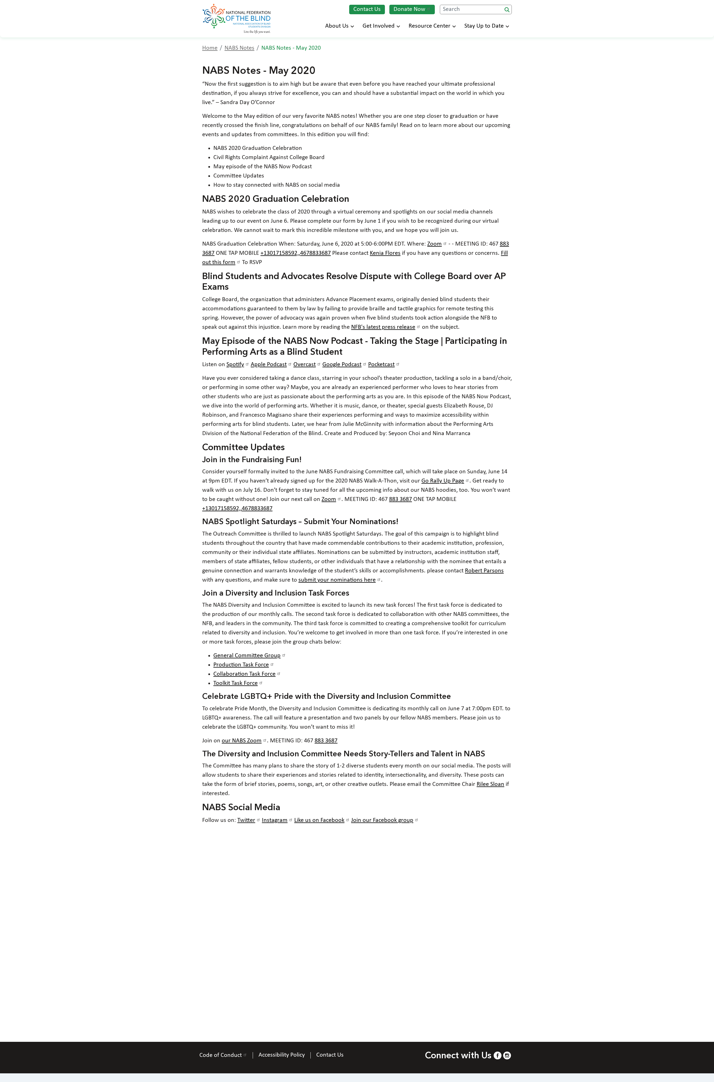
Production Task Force (241, 665)
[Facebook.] (497, 1055)
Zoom (434, 244)
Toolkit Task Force (235, 683)
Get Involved (379, 26)
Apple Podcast (269, 364)
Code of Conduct (220, 1055)
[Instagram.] (507, 1055)
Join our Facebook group (382, 820)
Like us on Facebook (319, 820)
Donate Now (409, 9)
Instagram (275, 820)
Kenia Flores (385, 253)
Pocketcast (381, 364)
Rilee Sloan (490, 784)
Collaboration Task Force (244, 674)
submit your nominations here (337, 580)
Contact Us (367, 9)
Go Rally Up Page (442, 481)
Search (507, 10)
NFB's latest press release (383, 327)
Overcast (304, 364)
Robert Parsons (484, 571)
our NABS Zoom (242, 741)
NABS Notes (239, 48)
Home (210, 48)
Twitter (246, 820)
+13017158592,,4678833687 (295, 253)
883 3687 (400, 499)
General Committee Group (247, 655)
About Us (337, 26)
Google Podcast (341, 364)
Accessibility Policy (282, 1055)
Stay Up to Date (484, 26)
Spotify (235, 364)
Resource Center (429, 26)
